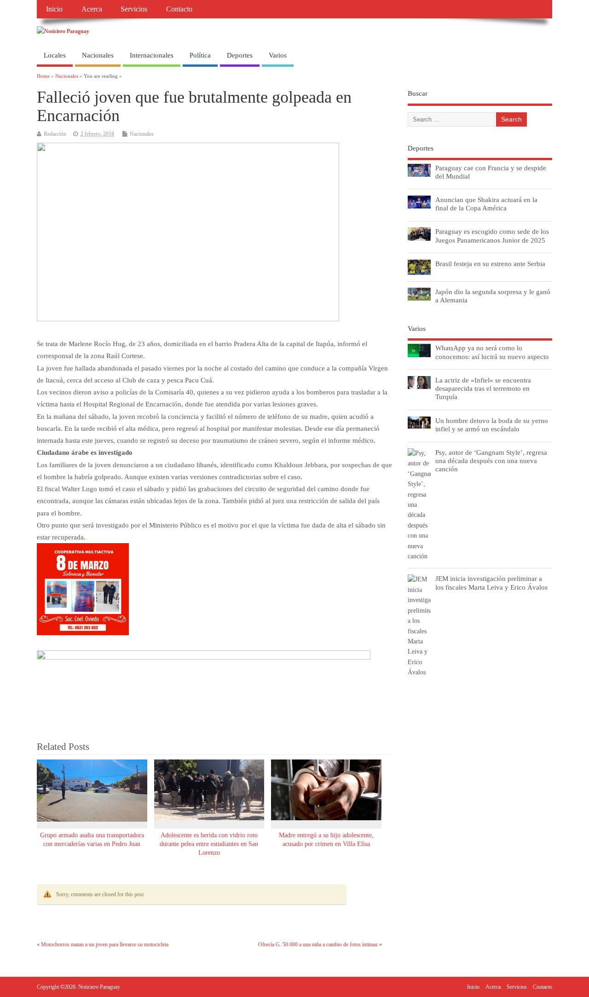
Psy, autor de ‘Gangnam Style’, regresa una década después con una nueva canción (491, 460)
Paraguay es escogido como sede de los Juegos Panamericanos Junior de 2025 (492, 235)
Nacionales (98, 55)
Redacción (55, 134)
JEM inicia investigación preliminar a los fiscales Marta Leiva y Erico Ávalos (491, 582)
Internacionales (151, 55)
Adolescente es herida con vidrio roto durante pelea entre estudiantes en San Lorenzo (209, 844)
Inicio (54, 9)
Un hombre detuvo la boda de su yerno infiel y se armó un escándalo (491, 425)
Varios (278, 55)
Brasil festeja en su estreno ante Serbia (490, 263)
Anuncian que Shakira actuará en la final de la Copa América (486, 204)
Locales (55, 55)
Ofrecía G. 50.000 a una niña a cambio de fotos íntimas (318, 944)
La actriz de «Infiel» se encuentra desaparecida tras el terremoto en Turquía (483, 388)
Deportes (240, 55)
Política (200, 55)
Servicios (134, 9)
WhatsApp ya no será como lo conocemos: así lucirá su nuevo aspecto (492, 352)
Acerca (91, 9)
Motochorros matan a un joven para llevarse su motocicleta (104, 944)
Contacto (179, 9)
